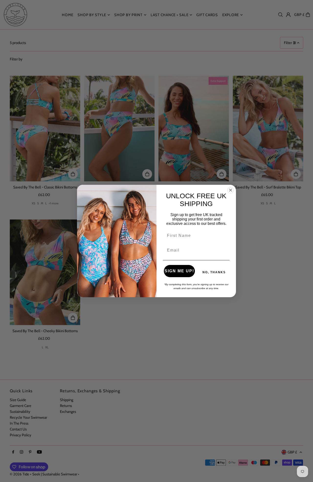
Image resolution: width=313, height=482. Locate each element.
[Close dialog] (231, 190)
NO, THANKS (214, 272)
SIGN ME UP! (179, 271)
